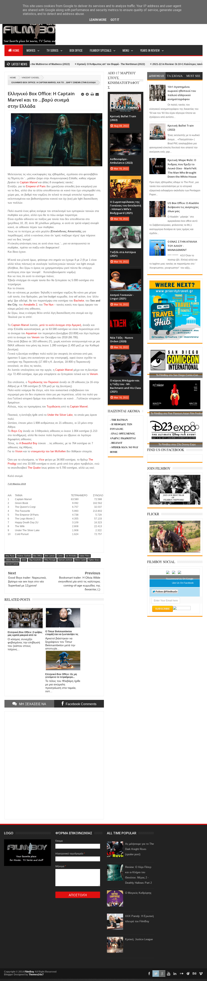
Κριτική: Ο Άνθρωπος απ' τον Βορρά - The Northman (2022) (90, 64)
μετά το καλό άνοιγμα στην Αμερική (60, 325)
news (24, 560)
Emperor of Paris (36, 186)
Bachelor (79, 300)
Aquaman (31, 333)
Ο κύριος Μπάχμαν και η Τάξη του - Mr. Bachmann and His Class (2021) (125, 386)
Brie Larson (50, 556)
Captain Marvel (28, 182)
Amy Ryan (9, 556)
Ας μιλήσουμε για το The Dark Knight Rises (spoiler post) (139, 849)
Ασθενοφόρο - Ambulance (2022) (121, 160)
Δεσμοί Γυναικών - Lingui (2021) (122, 296)
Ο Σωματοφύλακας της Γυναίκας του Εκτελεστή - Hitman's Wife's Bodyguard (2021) (125, 207)
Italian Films (84, 556)
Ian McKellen (71, 556)
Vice (41, 459)
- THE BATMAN (119, 420)
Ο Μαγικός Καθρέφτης (138, 892)
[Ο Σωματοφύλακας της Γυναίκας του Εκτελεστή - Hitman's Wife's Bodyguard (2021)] (125, 180)
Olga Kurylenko (35, 560)
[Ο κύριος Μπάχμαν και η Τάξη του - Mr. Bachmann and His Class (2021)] (125, 358)
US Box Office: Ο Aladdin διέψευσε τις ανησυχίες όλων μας (183, 207)
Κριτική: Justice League (139, 939)
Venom (36, 337)
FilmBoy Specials (100, 50)
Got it (115, 19)
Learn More (98, 19)
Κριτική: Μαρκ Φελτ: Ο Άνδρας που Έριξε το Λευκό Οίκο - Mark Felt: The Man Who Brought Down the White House (182, 168)
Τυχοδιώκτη (53, 406)
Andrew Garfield (24, 556)
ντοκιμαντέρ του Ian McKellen (48, 451)
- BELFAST (116, 443)
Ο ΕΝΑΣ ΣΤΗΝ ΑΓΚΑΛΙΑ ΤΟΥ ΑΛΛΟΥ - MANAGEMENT (182, 246)
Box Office (76, 50)
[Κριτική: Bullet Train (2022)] (125, 98)
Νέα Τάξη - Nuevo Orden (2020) (121, 339)
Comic (60, 556)
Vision (18, 451)
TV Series (52, 50)
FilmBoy (29, 971)
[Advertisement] (129, 29)
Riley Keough (50, 560)
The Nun (48, 304)
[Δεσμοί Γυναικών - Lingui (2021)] (125, 273)
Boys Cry (16, 430)
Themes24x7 (36, 974)
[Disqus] (54, 764)
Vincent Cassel (30, 77)
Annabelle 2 (30, 304)
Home (16, 50)
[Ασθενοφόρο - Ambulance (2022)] (125, 137)
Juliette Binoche (12, 560)
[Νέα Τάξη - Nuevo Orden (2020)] (125, 316)
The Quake (34, 467)
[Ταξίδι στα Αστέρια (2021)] (125, 230)
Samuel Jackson (65, 560)
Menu (126, 50)
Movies (30, 50)
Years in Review (150, 50)
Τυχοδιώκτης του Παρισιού (43, 382)
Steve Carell (80, 560)
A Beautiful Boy (28, 443)
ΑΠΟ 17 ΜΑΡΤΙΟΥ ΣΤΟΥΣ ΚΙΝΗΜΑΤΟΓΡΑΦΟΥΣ (123, 80)
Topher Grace (94, 560)
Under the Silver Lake (60, 414)
